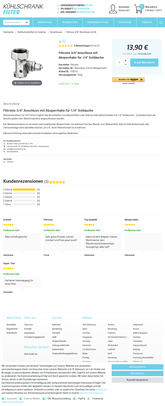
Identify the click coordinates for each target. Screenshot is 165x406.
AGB (54, 337)
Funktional (97, 398)
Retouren (56, 324)
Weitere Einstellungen (13, 402)
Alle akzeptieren (137, 367)
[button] (128, 81)
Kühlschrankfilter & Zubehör (32, 32)
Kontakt (28, 329)
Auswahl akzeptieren (137, 380)
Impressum (29, 333)
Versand (56, 333)
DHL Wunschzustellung (59, 398)
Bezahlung (57, 329)
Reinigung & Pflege (97, 22)
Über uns (28, 324)
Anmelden (11, 324)
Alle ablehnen (137, 373)
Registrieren (12, 329)
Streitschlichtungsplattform (65, 353)
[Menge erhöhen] (125, 61)
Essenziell (12, 398)
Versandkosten (144, 54)
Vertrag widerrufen (60, 345)
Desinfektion (69, 22)
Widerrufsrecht (59, 341)
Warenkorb (12, 333)
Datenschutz (58, 349)
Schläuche (125, 22)
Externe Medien (32, 398)
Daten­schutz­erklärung (91, 393)
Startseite (8, 32)
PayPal (81, 398)
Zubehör (147, 22)
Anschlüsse (45, 22)
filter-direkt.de (30, 354)
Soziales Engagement (34, 337)
